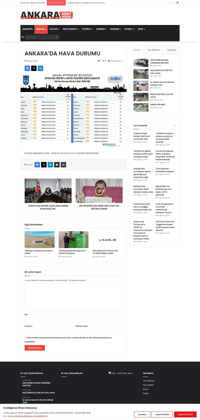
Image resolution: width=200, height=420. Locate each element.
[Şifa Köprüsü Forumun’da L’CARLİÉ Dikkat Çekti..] (108, 239)
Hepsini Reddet (162, 414)
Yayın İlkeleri (148, 385)
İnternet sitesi (82, 326)
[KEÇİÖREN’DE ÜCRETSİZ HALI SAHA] (140, 74)
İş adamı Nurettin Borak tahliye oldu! (162, 83)
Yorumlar (171, 50)
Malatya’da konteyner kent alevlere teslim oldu (143, 189)
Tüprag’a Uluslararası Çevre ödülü (39, 252)
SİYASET (128, 29)
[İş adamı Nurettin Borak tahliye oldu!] (140, 86)
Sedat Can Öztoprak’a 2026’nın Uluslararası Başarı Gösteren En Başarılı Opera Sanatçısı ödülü (142, 230)
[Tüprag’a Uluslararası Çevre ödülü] (40, 239)
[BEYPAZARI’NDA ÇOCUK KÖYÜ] (140, 97)
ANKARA (40, 29)
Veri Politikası (148, 381)
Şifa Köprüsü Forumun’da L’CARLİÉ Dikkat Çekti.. (105, 252)
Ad (26, 314)
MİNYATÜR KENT (158, 104)
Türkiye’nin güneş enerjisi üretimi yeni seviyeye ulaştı (143, 154)
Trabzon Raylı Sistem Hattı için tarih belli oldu (141, 136)
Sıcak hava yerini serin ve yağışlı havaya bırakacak (142, 207)
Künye (145, 389)
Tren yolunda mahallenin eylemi (165, 170)
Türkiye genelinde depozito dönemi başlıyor (72, 252)
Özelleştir (142, 414)
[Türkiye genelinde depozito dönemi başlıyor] (74, 239)
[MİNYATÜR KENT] (140, 107)
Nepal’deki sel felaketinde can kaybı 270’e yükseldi (163, 190)
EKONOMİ (114, 29)
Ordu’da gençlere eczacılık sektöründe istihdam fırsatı (164, 208)
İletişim (146, 393)
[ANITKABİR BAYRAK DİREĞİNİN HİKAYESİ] (140, 63)
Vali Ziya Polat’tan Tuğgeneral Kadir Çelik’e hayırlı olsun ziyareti (165, 226)
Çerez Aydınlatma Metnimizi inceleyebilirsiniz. (28, 416)
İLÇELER (54, 29)
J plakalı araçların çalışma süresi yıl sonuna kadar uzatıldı (91, 3)
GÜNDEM (100, 29)
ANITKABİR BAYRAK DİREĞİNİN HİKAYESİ (159, 61)
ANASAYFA (27, 29)
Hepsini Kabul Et (185, 414)
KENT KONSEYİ (70, 29)
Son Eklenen (154, 50)
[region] (100, 412)
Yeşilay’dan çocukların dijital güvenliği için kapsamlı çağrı (141, 173)
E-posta (29, 326)
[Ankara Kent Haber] (46, 15)
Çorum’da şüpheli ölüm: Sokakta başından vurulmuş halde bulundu (165, 155)
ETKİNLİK (86, 29)
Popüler (137, 50)
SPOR (140, 29)
